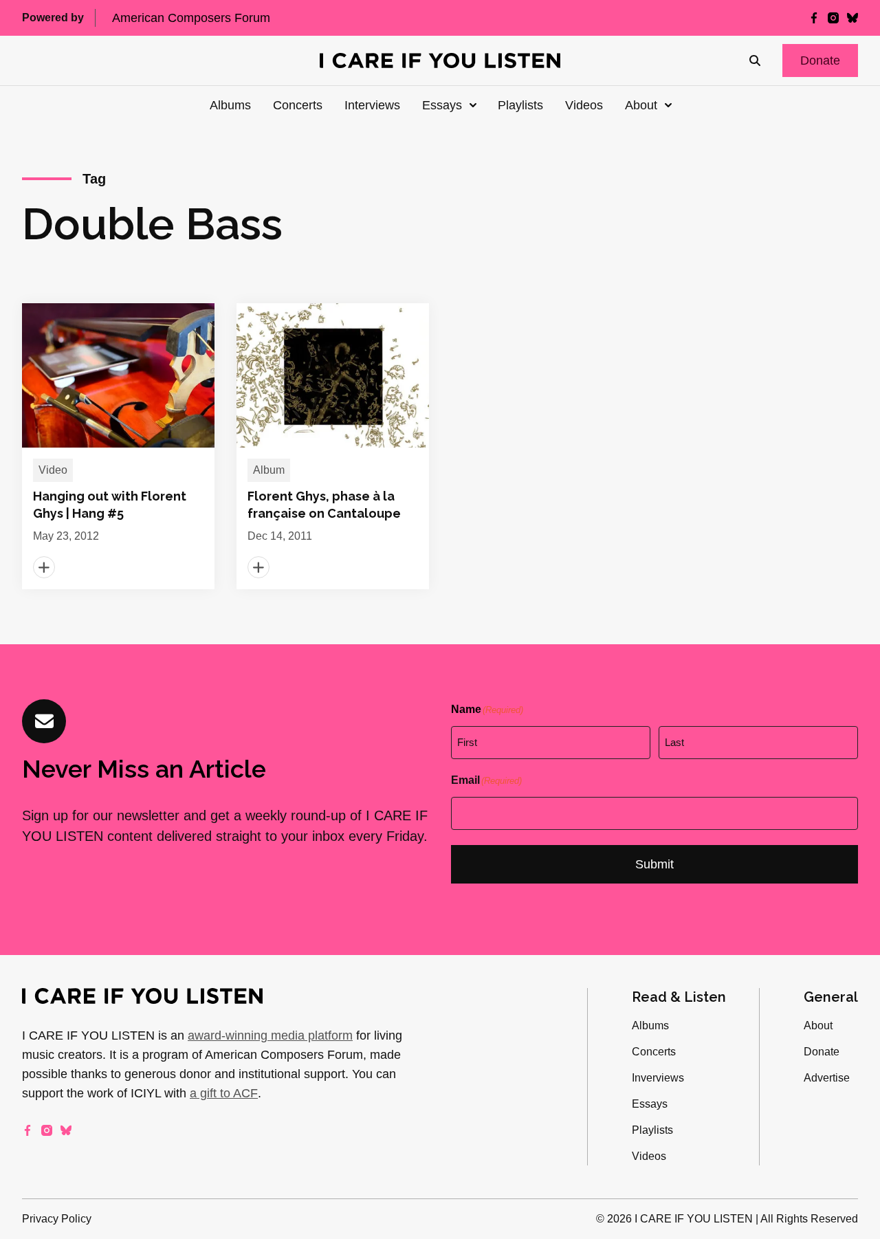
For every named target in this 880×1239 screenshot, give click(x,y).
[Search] (754, 60)
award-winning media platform (270, 1035)
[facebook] (814, 17)
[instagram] (833, 17)
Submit (654, 864)
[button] (820, 60)
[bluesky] (852, 17)
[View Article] (118, 446)
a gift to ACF (224, 1093)
